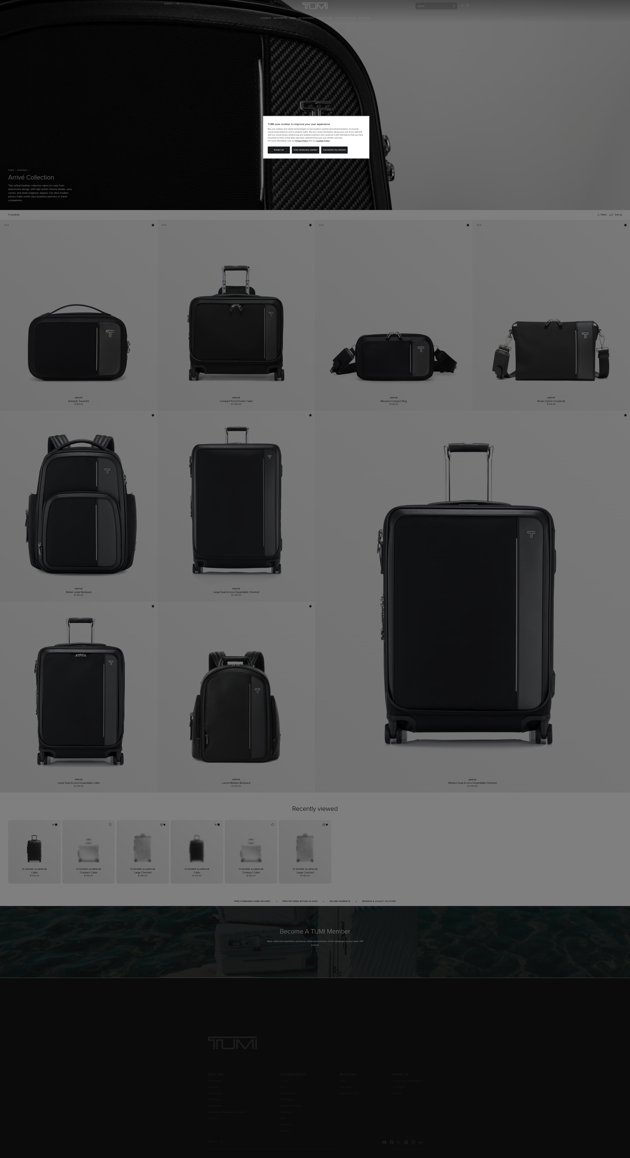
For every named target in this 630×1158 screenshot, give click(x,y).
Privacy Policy (301, 141)
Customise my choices (334, 150)
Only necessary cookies (305, 150)
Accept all (279, 150)
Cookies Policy (323, 141)
